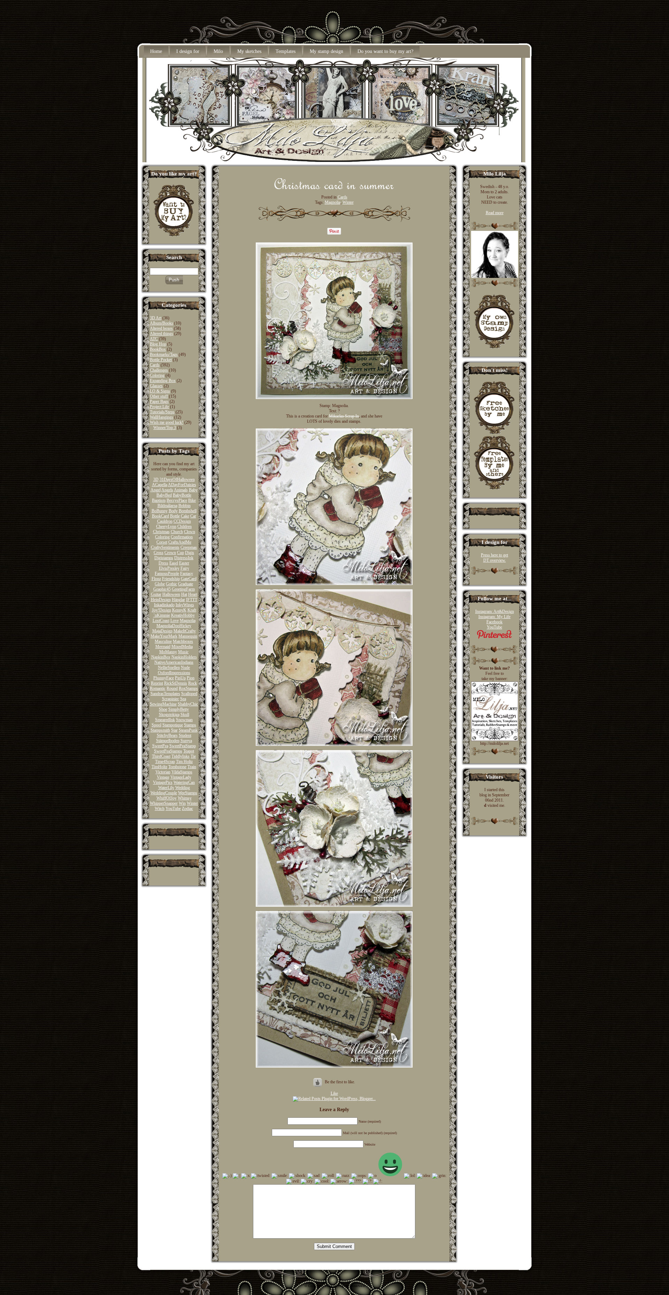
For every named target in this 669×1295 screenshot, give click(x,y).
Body (173, 510)
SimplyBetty (178, 709)
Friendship (171, 578)
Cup (180, 552)
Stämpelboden (167, 740)
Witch (159, 808)
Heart (192, 594)
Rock (192, 683)
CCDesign (182, 521)
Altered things (161, 333)
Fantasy (186, 573)
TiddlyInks (180, 756)
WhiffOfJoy (166, 798)
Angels (167, 489)
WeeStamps (187, 792)
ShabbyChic (188, 704)
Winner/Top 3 (164, 427)
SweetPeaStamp (182, 745)
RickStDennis (175, 683)
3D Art (155, 317)
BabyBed (164, 495)
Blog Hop (158, 344)
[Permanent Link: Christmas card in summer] (334, 187)
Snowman (184, 719)
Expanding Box (163, 380)
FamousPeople (167, 573)
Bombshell (188, 510)
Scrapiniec (170, 698)
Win (182, 803)
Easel (173, 563)
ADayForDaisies (182, 484)
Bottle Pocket (161, 359)
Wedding (182, 787)
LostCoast (161, 620)
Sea (183, 698)
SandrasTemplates (165, 693)
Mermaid (162, 646)
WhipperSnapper (164, 803)
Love (174, 620)
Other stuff (159, 396)
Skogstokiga (169, 714)
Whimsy (185, 798)
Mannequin (187, 636)
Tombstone (177, 766)
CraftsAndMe (179, 542)
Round (172, 688)
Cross (158, 552)
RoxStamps (188, 688)
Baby (193, 489)
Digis (189, 552)
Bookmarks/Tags (164, 354)
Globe (160, 584)
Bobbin (184, 505)
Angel (156, 489)
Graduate (185, 584)
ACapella (159, 484)
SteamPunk (188, 730)
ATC (154, 338)
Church (177, 531)
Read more (494, 212)
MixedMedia (182, 646)
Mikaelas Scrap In (344, 416)
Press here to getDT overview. (494, 558)
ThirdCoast (161, 756)
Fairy (184, 568)
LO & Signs (160, 391)
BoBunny (160, 510)
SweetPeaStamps (168, 751)
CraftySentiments (165, 547)
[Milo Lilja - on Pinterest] (494, 637)
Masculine (163, 641)
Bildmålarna (167, 505)
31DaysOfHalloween (177, 479)
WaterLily (166, 787)
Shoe (163, 709)
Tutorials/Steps (162, 411)
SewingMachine (163, 704)
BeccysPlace (177, 500)
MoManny (168, 651)
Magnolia (187, 620)
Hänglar (178, 599)
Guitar (156, 594)
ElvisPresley (169, 568)
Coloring (157, 375)
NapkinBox (160, 657)
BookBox (158, 349)
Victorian (162, 772)
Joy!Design (161, 610)
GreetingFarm (183, 589)
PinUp (180, 678)
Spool (156, 725)
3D (156, 479)
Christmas (161, 531)
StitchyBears (167, 735)
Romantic (158, 688)
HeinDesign (161, 599)
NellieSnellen (169, 667)
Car (193, 516)
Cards (155, 364)
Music (183, 651)
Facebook (494, 621)
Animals (181, 489)
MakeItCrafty (185, 631)
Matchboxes (183, 641)
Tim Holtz (184, 761)
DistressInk (183, 557)
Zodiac (187, 808)
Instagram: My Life (494, 616)
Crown (170, 552)
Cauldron (164, 521)
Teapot (188, 751)
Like (334, 1093)
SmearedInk (165, 719)
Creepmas (188, 547)
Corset (161, 542)
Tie (193, 756)
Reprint (157, 683)
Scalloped (189, 693)
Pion (190, 678)
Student (185, 735)
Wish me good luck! (166, 422)
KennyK (179, 610)
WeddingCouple (164, 792)
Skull (184, 714)
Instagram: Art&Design (494, 611)
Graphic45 (162, 589)
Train (191, 766)
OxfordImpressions (174, 672)
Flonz (156, 578)
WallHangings (161, 417)
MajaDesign (162, 631)
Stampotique (172, 725)
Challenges (159, 370)
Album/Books (161, 323)
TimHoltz (159, 766)
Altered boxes (161, 328)
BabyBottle (182, 495)
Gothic (171, 584)
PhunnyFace (163, 678)
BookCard (160, 516)
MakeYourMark (164, 636)
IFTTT (191, 599)
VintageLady (180, 777)
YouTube (173, 808)
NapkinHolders (184, 657)
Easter (184, 563)
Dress (163, 563)
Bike (192, 500)
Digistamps (163, 557)
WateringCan (184, 782)
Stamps (190, 725)
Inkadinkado (164, 604)
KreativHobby (183, 615)
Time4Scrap (165, 761)
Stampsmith (160, 730)
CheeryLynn (166, 526)
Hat (184, 594)
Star (174, 730)
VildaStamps (181, 772)
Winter (192, 803)
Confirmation (182, 537)
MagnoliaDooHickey (173, 625)
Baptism (159, 500)
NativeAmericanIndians (173, 662)
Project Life (159, 406)
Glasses (156, 385)
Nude (185, 667)
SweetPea (160, 745)
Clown (189, 531)
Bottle (175, 516)
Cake (185, 516)
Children (184, 526)
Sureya (186, 740)
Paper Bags (159, 401)
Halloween (171, 594)
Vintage (163, 777)
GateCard (189, 578)
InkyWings (185, 604)
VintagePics (162, 782)
